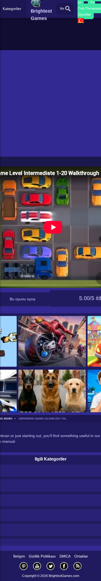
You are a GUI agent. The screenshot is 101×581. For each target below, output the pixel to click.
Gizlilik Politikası (42, 556)
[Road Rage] (52, 341)
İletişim (19, 556)
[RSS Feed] (77, 566)
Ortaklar (81, 556)
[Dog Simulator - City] (52, 395)
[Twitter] (50, 566)
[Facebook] (64, 566)
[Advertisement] (50, 103)
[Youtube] (37, 566)
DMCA (65, 556)
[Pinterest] (24, 566)
